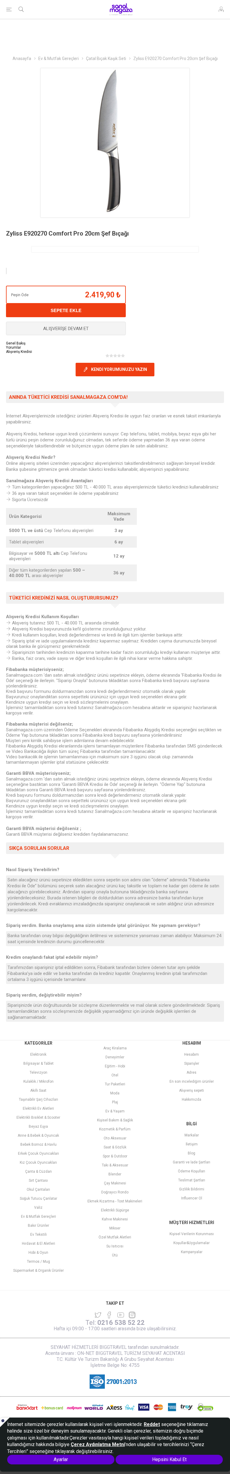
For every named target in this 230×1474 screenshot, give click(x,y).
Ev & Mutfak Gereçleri (38, 1216)
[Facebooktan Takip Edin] (109, 1315)
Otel (114, 1075)
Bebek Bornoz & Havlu (38, 1144)
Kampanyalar (191, 1252)
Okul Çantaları (38, 1189)
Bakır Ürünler (38, 1225)
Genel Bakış (15, 343)
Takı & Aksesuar (115, 1165)
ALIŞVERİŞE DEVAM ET (66, 328)
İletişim (192, 1144)
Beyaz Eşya (38, 1126)
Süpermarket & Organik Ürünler (38, 1270)
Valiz (38, 1207)
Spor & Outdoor (115, 1156)
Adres (191, 1072)
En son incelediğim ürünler (192, 1081)
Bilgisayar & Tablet (38, 1063)
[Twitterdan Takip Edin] (98, 1315)
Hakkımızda (191, 1099)
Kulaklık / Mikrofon (38, 1081)
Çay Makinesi (115, 1183)
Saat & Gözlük (115, 1147)
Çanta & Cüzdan (38, 1171)
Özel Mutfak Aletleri (115, 1237)
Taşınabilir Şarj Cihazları (38, 1099)
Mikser (114, 1228)
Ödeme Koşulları (191, 1171)
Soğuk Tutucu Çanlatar (38, 1198)
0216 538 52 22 (121, 1322)
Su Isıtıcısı (114, 1246)
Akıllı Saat (38, 1090)
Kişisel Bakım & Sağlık (115, 1120)
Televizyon (38, 1072)
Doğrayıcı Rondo (114, 1192)
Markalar (191, 1135)
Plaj (115, 1102)
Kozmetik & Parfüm (115, 1129)
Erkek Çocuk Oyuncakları (38, 1153)
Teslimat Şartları (191, 1180)
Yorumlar (13, 347)
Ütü (115, 1255)
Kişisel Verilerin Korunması (192, 1234)
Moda (114, 1093)
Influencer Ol (191, 1198)
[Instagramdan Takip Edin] (120, 1315)
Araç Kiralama (115, 1048)
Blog (191, 1153)
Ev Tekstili (38, 1234)
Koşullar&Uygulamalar (191, 1243)
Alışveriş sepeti (191, 1090)
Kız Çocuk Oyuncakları (38, 1162)
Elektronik (38, 1054)
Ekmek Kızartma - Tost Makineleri (114, 1201)
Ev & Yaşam (115, 1111)
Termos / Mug (38, 1261)
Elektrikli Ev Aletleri (38, 1108)
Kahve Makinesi (115, 1219)
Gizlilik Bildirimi (191, 1189)
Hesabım (191, 1054)
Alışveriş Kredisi (19, 352)
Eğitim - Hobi (115, 1066)
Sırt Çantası (38, 1180)
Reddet (152, 1424)
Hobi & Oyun (38, 1252)
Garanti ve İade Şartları (191, 1162)
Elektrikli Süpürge (115, 1210)
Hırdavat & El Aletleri (38, 1243)
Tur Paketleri (115, 1084)
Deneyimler (114, 1057)
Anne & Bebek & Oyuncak (38, 1135)
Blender (114, 1174)
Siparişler (191, 1063)
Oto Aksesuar (115, 1138)
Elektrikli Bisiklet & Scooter (38, 1117)
